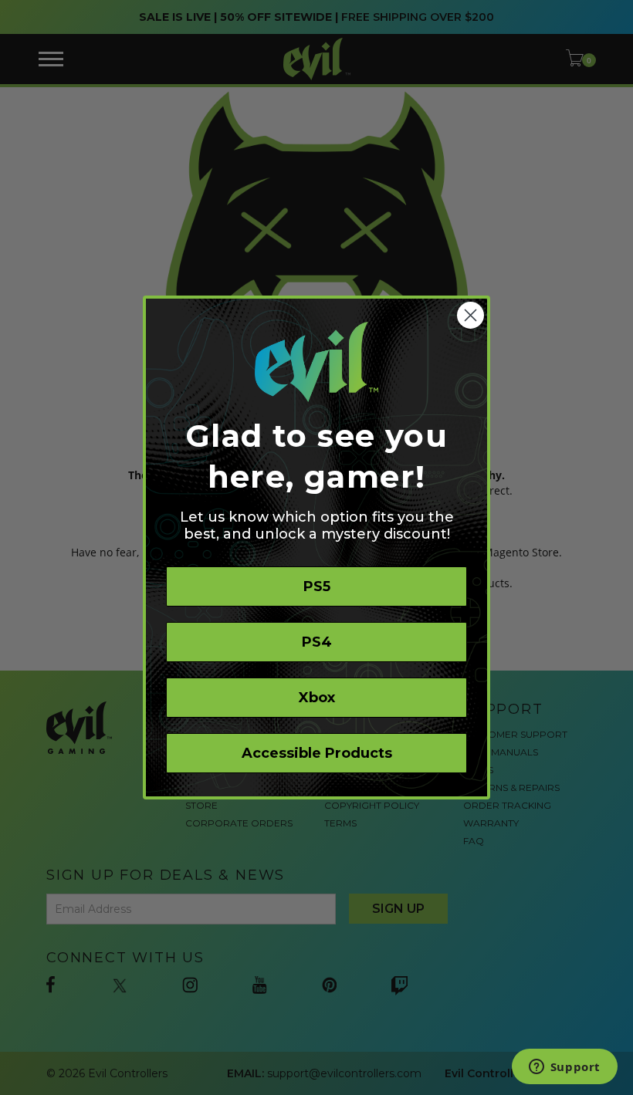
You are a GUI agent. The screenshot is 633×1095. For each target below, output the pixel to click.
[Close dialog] (470, 315)
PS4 (317, 642)
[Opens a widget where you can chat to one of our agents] (564, 1068)
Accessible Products (317, 753)
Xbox (317, 697)
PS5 (316, 586)
